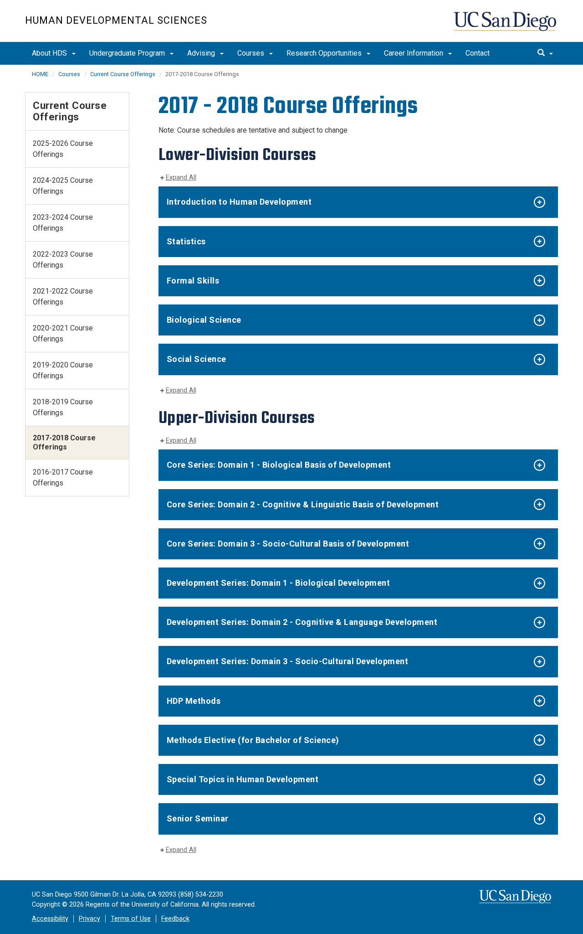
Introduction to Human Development (239, 201)
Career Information (414, 53)
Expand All (181, 177)
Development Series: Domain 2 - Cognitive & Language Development (302, 622)
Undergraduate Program (128, 53)
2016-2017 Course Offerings (63, 477)
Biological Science (204, 320)
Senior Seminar (198, 818)
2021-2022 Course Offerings (63, 296)
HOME (40, 74)
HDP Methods (194, 701)
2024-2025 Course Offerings (63, 186)
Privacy (89, 919)
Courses (251, 53)
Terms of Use (131, 919)
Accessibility (50, 919)
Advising (202, 53)
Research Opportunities (324, 53)
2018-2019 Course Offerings (63, 407)
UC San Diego (506, 26)
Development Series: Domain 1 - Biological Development (278, 583)
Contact (477, 53)
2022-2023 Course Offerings (63, 259)
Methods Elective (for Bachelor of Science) (253, 740)
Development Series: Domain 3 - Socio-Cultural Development (288, 661)
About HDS (50, 53)
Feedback (175, 919)
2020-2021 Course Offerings (63, 333)
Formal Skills (193, 280)
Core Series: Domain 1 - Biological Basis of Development (279, 465)
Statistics (186, 241)
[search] (545, 53)
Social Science (196, 359)
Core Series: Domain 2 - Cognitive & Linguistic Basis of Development (303, 504)
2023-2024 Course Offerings (63, 222)
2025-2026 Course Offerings (63, 149)
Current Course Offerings (122, 74)
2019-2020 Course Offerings (63, 370)
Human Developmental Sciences (116, 20)
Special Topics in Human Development (243, 779)
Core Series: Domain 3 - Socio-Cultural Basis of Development (288, 543)
